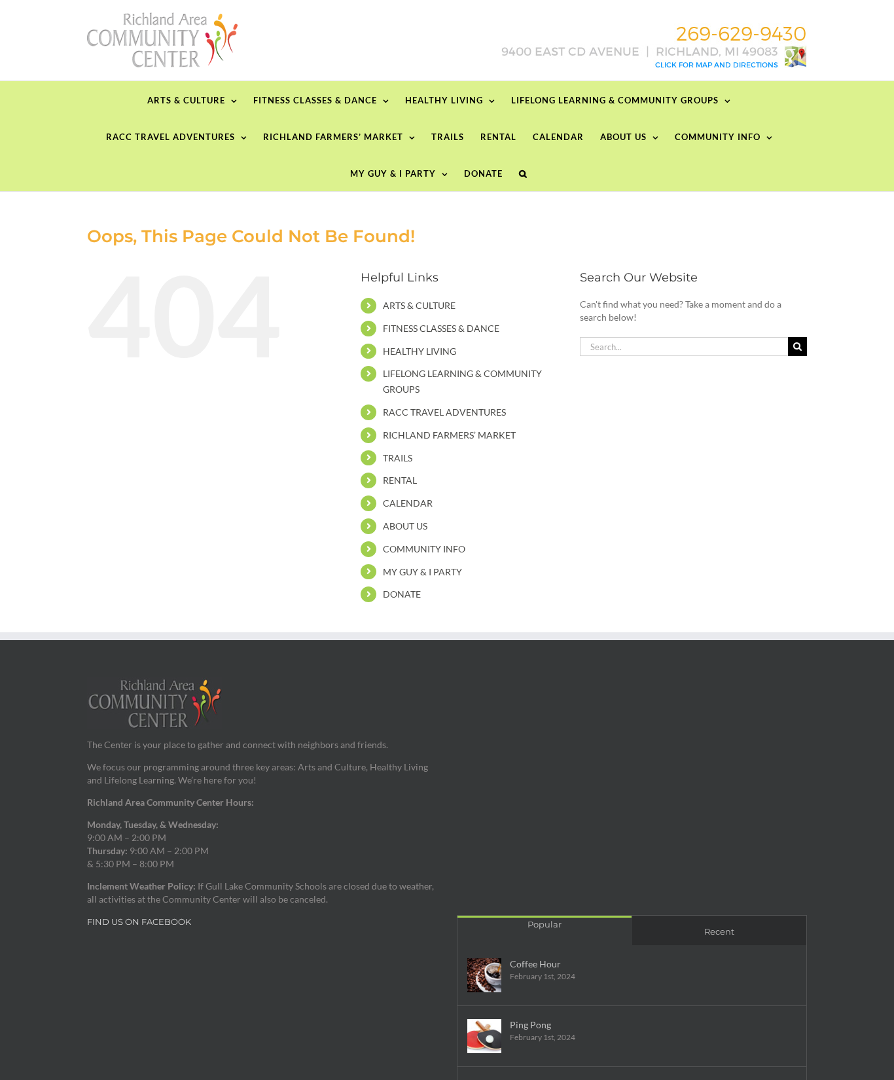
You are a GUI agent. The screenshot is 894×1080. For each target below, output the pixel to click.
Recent (719, 931)
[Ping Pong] (484, 1036)
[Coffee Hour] (484, 975)
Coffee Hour (535, 963)
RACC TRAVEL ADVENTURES (444, 412)
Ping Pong (530, 1024)
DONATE (402, 594)
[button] (523, 172)
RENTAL (400, 480)
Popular (544, 924)
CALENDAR (408, 503)
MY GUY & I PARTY (422, 571)
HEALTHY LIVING (419, 351)
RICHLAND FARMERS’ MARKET (449, 435)
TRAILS (397, 457)
